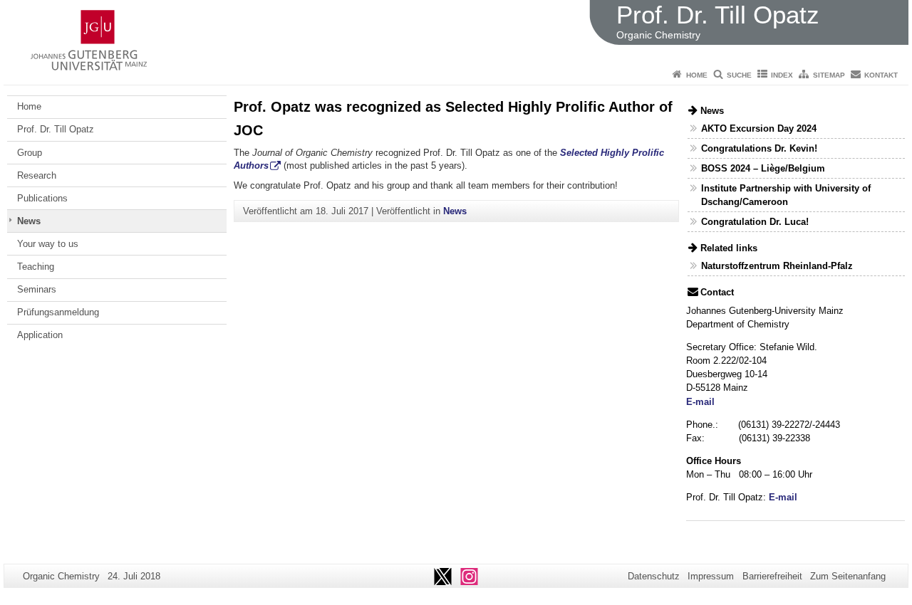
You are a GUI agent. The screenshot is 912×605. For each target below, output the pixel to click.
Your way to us (47, 243)
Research (36, 175)
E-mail (700, 401)
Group (29, 152)
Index (782, 75)
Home (697, 75)
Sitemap (829, 75)
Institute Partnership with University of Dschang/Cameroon (786, 195)
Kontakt (881, 75)
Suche (739, 75)
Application (40, 335)
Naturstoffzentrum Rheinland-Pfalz (777, 266)
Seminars (36, 289)
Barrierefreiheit (772, 576)
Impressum (711, 576)
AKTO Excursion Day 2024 (759, 128)
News (29, 221)
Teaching (35, 266)
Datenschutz (654, 576)
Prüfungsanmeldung (58, 312)
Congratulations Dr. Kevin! (759, 148)
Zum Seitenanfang (848, 576)
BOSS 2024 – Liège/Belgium (763, 168)
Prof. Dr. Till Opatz (55, 129)
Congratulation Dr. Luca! (755, 221)
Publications (42, 198)
